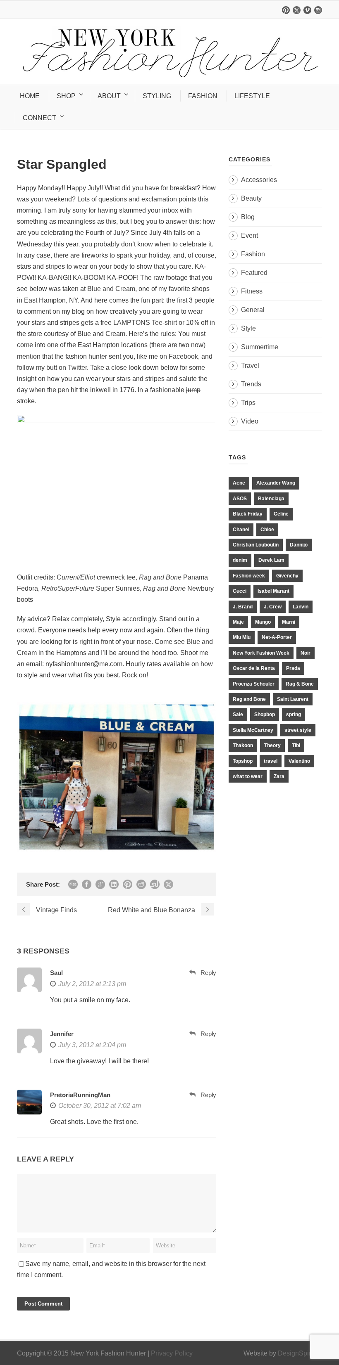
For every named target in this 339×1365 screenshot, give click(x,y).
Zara (279, 776)
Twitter (77, 367)
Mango (263, 622)
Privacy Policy (172, 1353)
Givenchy (287, 576)
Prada (293, 668)
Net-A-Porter (277, 637)
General (253, 309)
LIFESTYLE (252, 95)
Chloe (267, 529)
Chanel (241, 529)
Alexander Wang (275, 483)
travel (270, 761)
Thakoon (243, 745)
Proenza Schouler (254, 684)
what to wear (248, 776)
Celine (281, 514)
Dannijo (299, 545)
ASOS (240, 499)
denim (240, 560)
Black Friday (248, 514)
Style (248, 328)
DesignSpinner (300, 1353)
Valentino (299, 761)
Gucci (239, 591)
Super (77, 588)
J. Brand (243, 607)
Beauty (251, 198)
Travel (250, 365)
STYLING (157, 95)
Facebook (183, 356)
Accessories (259, 179)
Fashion (253, 254)
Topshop (243, 761)
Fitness (252, 291)
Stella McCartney (253, 730)
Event (249, 235)
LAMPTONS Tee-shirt (145, 322)
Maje (238, 622)
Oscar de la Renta (254, 668)
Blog (248, 216)
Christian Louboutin (256, 545)
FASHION (202, 95)
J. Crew (273, 607)
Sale (238, 714)
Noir (305, 653)
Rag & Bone (300, 684)
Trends (251, 384)
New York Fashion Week (261, 653)
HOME (30, 95)
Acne (239, 483)
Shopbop (264, 714)
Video (249, 421)
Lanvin (300, 607)
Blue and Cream (111, 288)
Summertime (259, 346)
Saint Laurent (292, 699)
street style (297, 730)
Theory (272, 745)
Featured (254, 272)
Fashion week (249, 576)
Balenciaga (271, 499)
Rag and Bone (249, 699)
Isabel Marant (273, 591)
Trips (248, 402)
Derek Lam (271, 560)
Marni (288, 622)
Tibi (296, 745)
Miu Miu (242, 637)
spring (293, 714)
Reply (208, 972)
